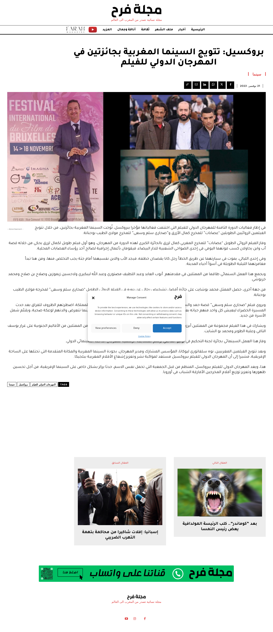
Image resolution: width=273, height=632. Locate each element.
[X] (222, 85)
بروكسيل (23, 384)
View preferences (105, 328)
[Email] (196, 85)
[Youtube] (126, 619)
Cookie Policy (144, 337)
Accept (167, 328)
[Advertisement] (136, 411)
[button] (93, 298)
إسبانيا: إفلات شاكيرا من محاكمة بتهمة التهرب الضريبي (120, 535)
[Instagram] (135, 619)
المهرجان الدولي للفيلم (44, 384)
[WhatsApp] (213, 85)
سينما (257, 74)
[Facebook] (230, 85)
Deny (136, 328)
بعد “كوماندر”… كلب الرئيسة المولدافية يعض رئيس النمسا (220, 527)
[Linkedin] (205, 85)
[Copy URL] (187, 85)
